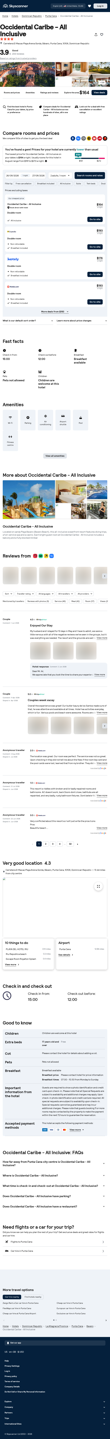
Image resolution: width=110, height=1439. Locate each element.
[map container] (63, 82)
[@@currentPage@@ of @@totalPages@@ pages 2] (56, 1320)
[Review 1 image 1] (40, 651)
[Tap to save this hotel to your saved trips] (102, 34)
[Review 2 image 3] (84, 725)
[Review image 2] (29, 575)
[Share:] (96, 34)
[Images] (27, 74)
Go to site (95, 219)
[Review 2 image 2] (61, 725)
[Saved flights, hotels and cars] (89, 6)
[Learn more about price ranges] (46, 161)
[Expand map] (55, 907)
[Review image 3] (47, 575)
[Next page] (106, 1320)
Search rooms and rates (90, 175)
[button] (8, 593)
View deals (99, 92)
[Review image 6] (102, 575)
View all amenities (55, 455)
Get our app (15, 1343)
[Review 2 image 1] (38, 725)
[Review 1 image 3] (86, 651)
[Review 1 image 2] (63, 651)
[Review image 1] (11, 575)
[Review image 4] (65, 575)
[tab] (12, 92)
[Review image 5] (83, 575)
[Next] (104, 576)
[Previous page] (4, 1320)
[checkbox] (23, 183)
